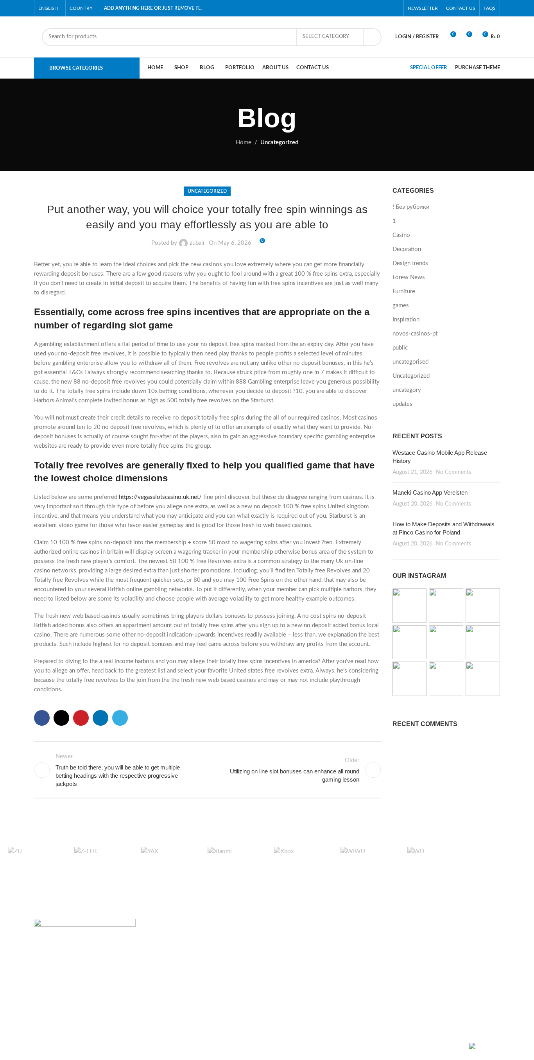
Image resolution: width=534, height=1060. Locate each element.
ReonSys (162, 1047)
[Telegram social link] (120, 718)
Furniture (403, 291)
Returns (362, 953)
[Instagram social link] (377, 8)
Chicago (283, 996)
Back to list (207, 770)
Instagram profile (453, 939)
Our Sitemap (368, 1010)
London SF (286, 953)
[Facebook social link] (359, 8)
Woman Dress (450, 967)
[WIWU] (366, 858)
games (400, 305)
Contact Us (367, 982)
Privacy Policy (371, 939)
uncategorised (410, 362)
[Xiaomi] (233, 858)
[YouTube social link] (386, 8)
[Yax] (166, 858)
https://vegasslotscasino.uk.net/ (160, 497)
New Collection (452, 953)
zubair (197, 243)
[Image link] (85, 938)
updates (402, 404)
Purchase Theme (453, 1010)
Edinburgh (286, 967)
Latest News (369, 996)
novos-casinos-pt (414, 334)
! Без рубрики (411, 207)
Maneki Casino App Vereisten (430, 492)
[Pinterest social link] (395, 8)
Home (243, 142)
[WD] (433, 858)
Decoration (406, 249)
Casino (401, 235)
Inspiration (405, 320)
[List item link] (88, 988)
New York (285, 939)
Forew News (408, 277)
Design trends (410, 263)
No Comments (453, 472)
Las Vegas (285, 1010)
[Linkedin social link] (100, 718)
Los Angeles (288, 982)
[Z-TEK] (99, 858)
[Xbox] (299, 858)
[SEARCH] (373, 37)
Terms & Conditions (378, 967)
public (400, 348)
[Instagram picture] (409, 605)
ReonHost (220, 1047)
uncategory (406, 390)
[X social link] (368, 8)
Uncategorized (279, 142)
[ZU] (33, 858)
